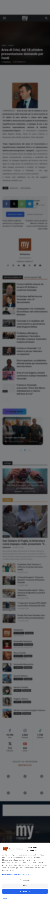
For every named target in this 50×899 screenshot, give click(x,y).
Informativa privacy (9, 874)
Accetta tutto (25, 891)
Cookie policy (23, 874)
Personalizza (25, 880)
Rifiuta (25, 886)
